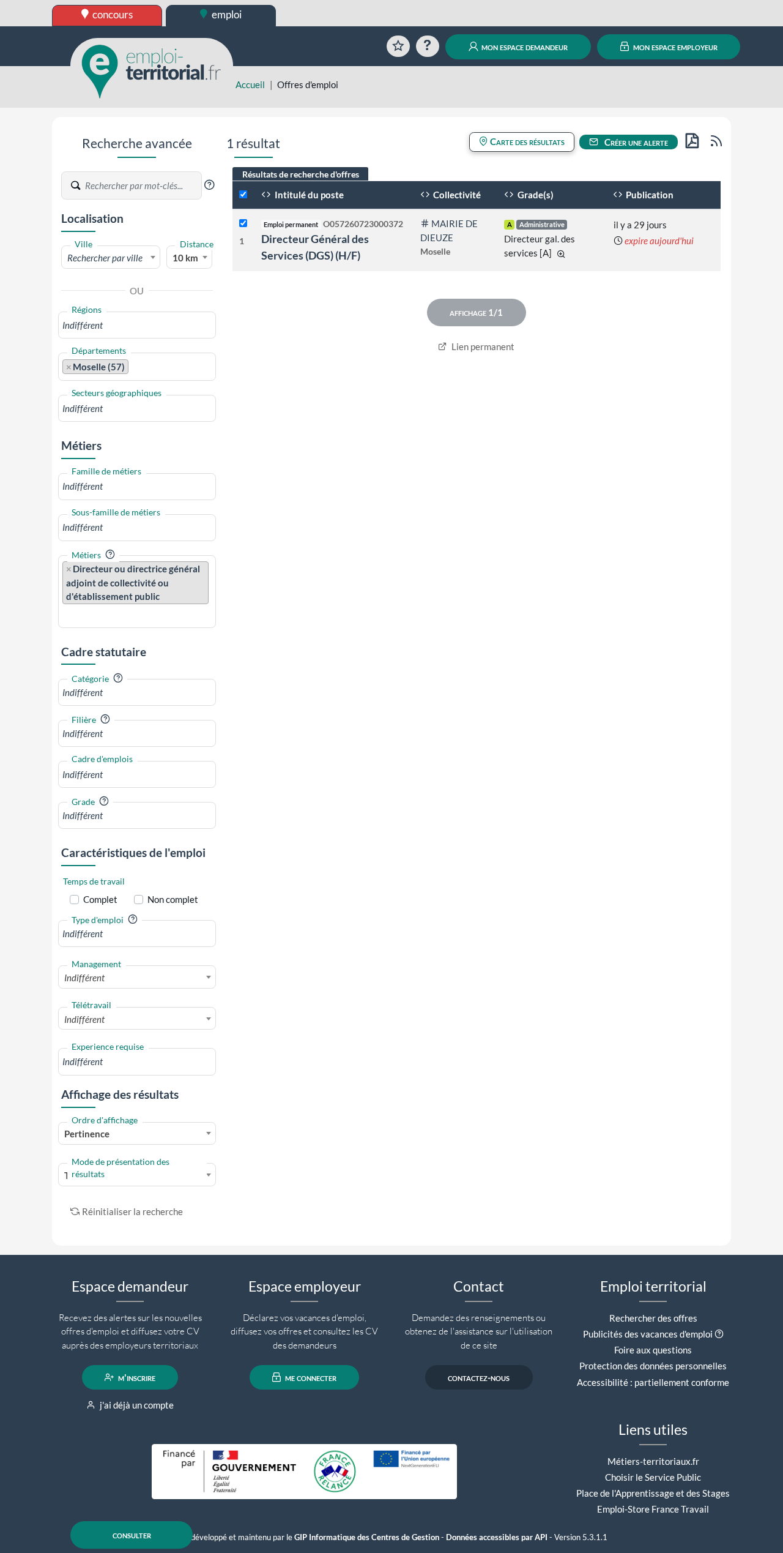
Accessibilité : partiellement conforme (653, 1382)
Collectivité (456, 194)
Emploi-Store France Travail (653, 1508)
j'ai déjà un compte (136, 1404)
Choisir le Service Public (653, 1477)
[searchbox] (137, 325)
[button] (209, 185)
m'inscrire (135, 1377)
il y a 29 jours (640, 224)
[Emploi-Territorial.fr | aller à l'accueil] (151, 70)
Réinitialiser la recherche (132, 1211)
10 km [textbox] (185, 257)
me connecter (309, 1377)
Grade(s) (535, 194)
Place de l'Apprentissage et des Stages (653, 1493)
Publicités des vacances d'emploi (648, 1333)
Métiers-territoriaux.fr (653, 1461)
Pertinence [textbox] (86, 1133)
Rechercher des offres (653, 1317)
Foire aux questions (653, 1349)
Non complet (172, 899)
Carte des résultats (526, 141)
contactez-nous (479, 1377)
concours (112, 14)
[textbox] (110, 257)
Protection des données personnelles (653, 1365)
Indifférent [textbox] (84, 977)
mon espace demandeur (524, 46)
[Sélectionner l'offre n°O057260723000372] (243, 224)
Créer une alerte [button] (635, 142)
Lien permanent (482, 346)
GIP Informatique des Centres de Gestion (366, 1537)
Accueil (250, 84)
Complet (100, 899)
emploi (226, 14)
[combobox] (111, 257)
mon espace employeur (674, 46)
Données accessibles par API (496, 1537)
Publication (649, 194)
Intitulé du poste (308, 194)
